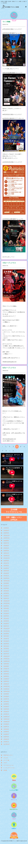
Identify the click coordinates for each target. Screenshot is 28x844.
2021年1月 (6, 653)
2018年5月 (6, 731)
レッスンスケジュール (9, 767)
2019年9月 (6, 694)
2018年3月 (6, 736)
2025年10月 (6, 538)
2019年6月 (6, 701)
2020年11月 (6, 658)
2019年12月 (6, 686)
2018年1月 (6, 741)
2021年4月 (6, 646)
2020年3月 (6, 678)
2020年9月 (6, 663)
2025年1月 (6, 553)
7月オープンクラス (9, 263)
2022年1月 (6, 626)
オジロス (6, 757)
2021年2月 (6, 651)
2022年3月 (6, 621)
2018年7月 (6, 726)
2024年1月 (6, 575)
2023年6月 (6, 588)
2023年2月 (6, 595)
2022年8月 (6, 608)
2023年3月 (6, 593)
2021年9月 (6, 633)
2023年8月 (6, 583)
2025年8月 (6, 540)
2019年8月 (6, 696)
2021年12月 (6, 628)
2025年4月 (6, 548)
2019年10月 (6, 691)
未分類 (5, 770)
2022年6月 (6, 613)
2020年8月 (6, 666)
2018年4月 (6, 734)
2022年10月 (6, 603)
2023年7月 (6, 585)
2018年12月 (6, 716)
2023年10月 (6, 580)
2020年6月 (6, 671)
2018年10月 (6, 721)
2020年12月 (6, 656)
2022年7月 (6, 611)
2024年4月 (6, 568)
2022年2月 (6, 623)
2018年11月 (6, 719)
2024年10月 (6, 558)
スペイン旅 (6, 760)
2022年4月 (6, 618)
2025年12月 (6, 535)
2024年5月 (6, 565)
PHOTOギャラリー (8, 755)
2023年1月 (6, 598)
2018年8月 (6, 724)
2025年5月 (6, 545)
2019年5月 (6, 704)
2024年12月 (6, 555)
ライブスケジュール (8, 765)
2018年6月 (6, 729)
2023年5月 (6, 590)
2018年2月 (6, 739)
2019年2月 (6, 711)
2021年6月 (6, 641)
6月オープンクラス (9, 368)
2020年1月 (6, 684)
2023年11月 (6, 578)
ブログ (5, 762)
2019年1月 (6, 714)
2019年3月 (6, 709)
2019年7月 (6, 699)
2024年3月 (6, 570)
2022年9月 (6, 606)
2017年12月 (6, 744)
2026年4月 (6, 530)
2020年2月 (6, 681)
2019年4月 (6, 706)
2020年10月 (6, 661)
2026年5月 (6, 528)
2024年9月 (6, 560)
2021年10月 (6, 631)
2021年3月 (6, 648)
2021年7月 (6, 638)
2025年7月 (6, 543)
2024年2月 (6, 573)
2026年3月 (6, 533)
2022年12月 (6, 601)
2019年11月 (6, 689)
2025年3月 (6, 550)
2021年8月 (6, 636)
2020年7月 (6, 668)
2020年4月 (6, 676)
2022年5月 (6, 616)
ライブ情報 (6, 22)
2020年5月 (6, 673)
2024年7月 (6, 563)
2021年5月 (6, 643)
